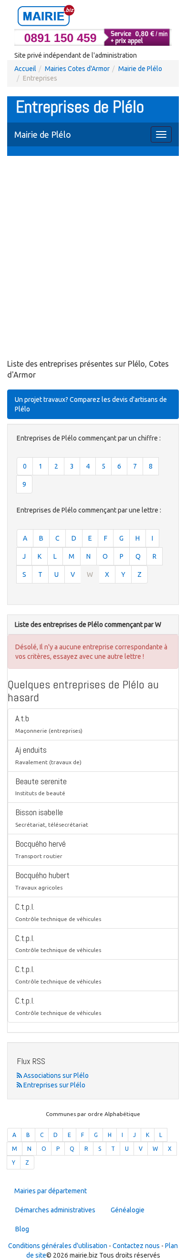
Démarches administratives (55, 1210)
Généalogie (128, 1210)
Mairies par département (50, 1191)
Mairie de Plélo (140, 68)
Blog (22, 1229)
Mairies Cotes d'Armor (77, 68)
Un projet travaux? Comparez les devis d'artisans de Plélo (91, 404)
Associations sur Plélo (55, 1075)
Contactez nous (136, 1246)
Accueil (25, 68)
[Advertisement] (93, 258)
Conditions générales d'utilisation (57, 1246)
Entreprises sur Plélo (53, 1085)
